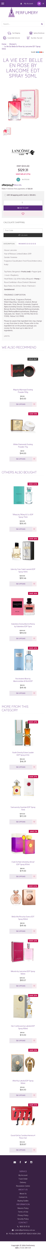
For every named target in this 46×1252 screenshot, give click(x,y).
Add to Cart (24, 208)
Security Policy (23, 1219)
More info (17, 185)
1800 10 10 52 (24, 1226)
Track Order (23, 1179)
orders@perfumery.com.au (25, 1230)
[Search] (42, 24)
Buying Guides (23, 1201)
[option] (23, 104)
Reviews (22, 244)
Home (4, 44)
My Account (28, 3)
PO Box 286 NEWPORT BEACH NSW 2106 (24, 1234)
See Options (20, 404)
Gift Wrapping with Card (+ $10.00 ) (21, 195)
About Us (23, 1194)
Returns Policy (23, 1208)
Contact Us (23, 1197)
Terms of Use (23, 1212)
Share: (33, 52)
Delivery (23, 1182)
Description (9, 244)
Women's (13, 44)
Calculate (24, 235)
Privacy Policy (23, 1215)
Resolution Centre (23, 1186)
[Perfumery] (23, 12)
